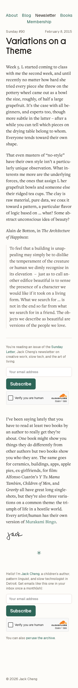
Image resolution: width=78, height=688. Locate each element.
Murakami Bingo (41, 521)
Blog (26, 15)
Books (66, 15)
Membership (39, 21)
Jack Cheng (30, 574)
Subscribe (20, 384)
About (12, 15)
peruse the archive (40, 638)
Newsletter (45, 15)
